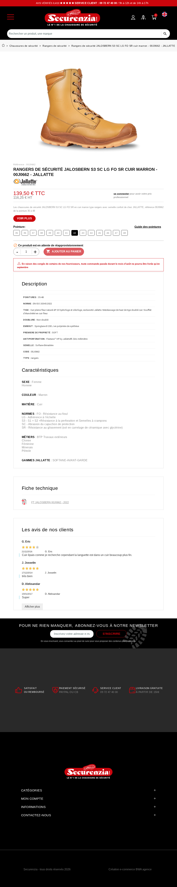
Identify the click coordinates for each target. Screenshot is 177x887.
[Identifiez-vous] (133, 17)
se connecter (121, 193)
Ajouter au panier (63, 251)
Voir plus (24, 218)
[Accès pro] (143, 17)
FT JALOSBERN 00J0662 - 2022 (50, 502)
